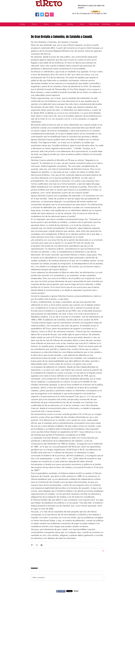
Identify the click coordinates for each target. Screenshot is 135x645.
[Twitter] (42, 14)
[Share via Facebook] (32, 545)
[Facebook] (37, 14)
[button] (95, 11)
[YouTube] (47, 14)
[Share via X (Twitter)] (37, 545)
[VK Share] (110, 591)
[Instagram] (52, 14)
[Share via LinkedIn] (41, 545)
